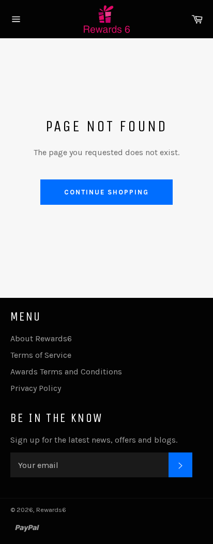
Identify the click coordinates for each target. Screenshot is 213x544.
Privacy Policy (35, 388)
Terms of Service (40, 355)
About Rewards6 (41, 338)
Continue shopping (106, 192)
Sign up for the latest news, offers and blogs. (93, 440)
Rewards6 (51, 509)
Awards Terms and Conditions (66, 371)
